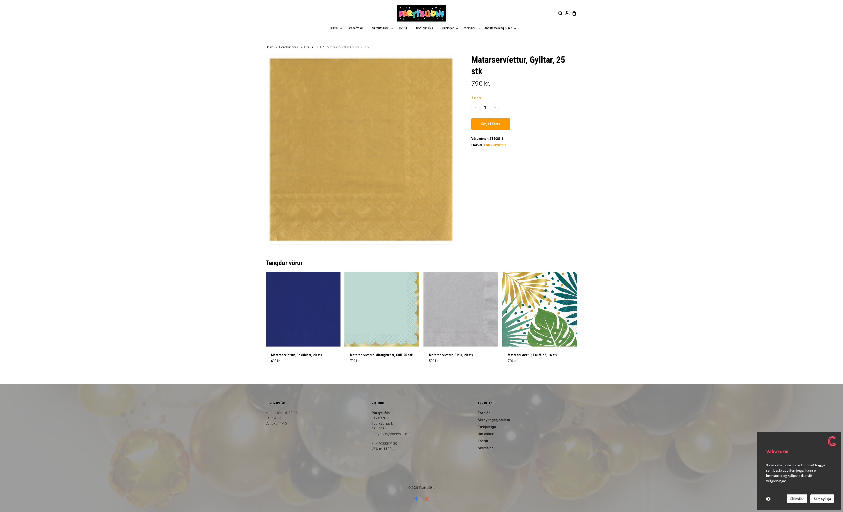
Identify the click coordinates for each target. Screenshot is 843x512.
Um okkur (486, 434)
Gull (318, 47)
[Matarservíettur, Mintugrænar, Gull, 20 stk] (381, 309)
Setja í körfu (490, 124)
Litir (306, 47)
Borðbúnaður (288, 47)
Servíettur (498, 145)
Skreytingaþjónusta (494, 420)
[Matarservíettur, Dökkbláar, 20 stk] (303, 309)
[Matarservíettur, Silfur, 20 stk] (460, 309)
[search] (560, 13)
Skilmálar (485, 448)
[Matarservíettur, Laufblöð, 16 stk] (539, 309)
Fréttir (483, 441)
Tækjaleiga (487, 427)
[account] (567, 13)
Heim (269, 47)
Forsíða (484, 413)
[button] (281, 363)
